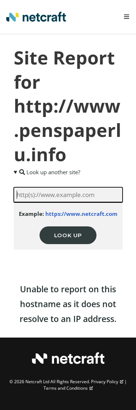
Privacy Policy (104, 381)
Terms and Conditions (66, 388)
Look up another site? (52, 172)
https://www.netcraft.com (81, 213)
